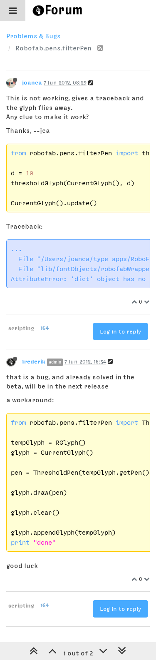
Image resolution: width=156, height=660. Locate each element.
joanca (32, 82)
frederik (33, 361)
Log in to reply (120, 331)
